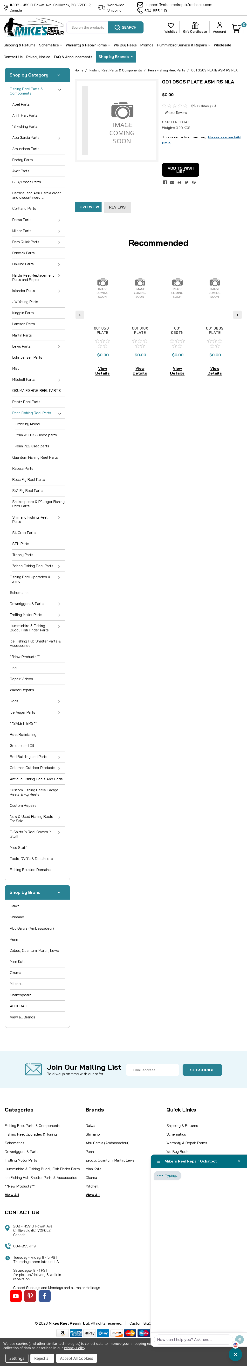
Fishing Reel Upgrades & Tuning (30, 579)
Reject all (42, 1358)
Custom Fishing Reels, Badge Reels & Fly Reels (34, 792)
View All (12, 1195)
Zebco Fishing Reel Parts (32, 566)
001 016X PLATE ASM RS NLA (140, 334)
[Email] (172, 182)
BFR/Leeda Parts (26, 182)
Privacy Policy (74, 1348)
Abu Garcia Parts (26, 137)
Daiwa (15, 906)
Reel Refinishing (23, 734)
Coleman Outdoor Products (32, 767)
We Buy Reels (125, 45)
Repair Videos (21, 679)
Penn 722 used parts (32, 446)
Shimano (17, 917)
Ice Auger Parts (22, 712)
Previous (79, 315)
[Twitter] (187, 182)
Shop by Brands (114, 56)
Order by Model (27, 424)
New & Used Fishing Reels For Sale (31, 818)
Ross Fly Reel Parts (28, 479)
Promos (146, 45)
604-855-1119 (155, 10)
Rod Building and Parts (28, 756)
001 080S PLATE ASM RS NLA (214, 334)
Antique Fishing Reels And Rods (36, 779)
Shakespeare (21, 995)
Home (79, 70)
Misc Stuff (18, 847)
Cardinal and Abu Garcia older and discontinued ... (36, 195)
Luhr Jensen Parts (27, 357)
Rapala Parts (22, 468)
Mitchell (16, 983)
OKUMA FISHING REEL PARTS (36, 390)
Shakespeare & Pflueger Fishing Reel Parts (38, 503)
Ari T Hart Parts (25, 115)
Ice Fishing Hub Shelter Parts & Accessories (35, 643)
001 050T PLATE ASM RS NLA (102, 334)
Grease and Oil (22, 745)
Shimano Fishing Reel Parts (30, 519)
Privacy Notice (38, 57)
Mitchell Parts (23, 379)
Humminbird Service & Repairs (182, 45)
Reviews (117, 207)
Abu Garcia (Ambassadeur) (32, 928)
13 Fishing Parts (25, 126)
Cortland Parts (24, 208)
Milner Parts (22, 231)
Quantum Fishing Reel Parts (35, 457)
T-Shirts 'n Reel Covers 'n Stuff (31, 834)
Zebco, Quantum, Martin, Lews (34, 950)
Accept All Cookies (76, 1358)
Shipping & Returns (19, 45)
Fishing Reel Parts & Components (26, 91)
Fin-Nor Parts (23, 264)
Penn (14, 939)
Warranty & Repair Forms (87, 45)
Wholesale (222, 45)
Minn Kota (18, 961)
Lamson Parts (23, 324)
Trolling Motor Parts (26, 614)
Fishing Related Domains (30, 869)
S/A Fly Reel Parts (27, 490)
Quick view (102, 315)
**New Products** (25, 656)
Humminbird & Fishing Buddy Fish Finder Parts (29, 627)
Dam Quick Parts (25, 242)
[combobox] (105, 27)
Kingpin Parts (23, 313)
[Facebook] (165, 182)
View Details (102, 370)
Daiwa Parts (22, 219)
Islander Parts (23, 290)
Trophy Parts (22, 555)
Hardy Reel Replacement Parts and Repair (33, 277)
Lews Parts (21, 346)
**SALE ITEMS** (23, 723)
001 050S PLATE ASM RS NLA (214, 70)
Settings (16, 1358)
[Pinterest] (194, 182)
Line (13, 668)
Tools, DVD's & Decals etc (31, 858)
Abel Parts (21, 104)
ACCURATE (19, 1006)
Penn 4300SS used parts (36, 435)
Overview (89, 207)
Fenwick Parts (23, 253)
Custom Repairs (23, 805)
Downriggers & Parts (27, 603)
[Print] (179, 182)
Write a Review (176, 113)
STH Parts (20, 543)
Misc (16, 368)
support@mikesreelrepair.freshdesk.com (179, 4)
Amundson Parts (26, 148)
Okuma (15, 972)
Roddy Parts (22, 160)
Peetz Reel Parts (26, 402)
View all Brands (22, 1017)
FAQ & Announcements (73, 57)
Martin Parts (22, 335)
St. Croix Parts (24, 532)
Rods (14, 701)
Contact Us (13, 57)
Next (237, 315)
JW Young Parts (25, 301)
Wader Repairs (22, 690)
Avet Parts (20, 171)
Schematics (49, 45)
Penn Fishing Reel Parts (31, 413)
